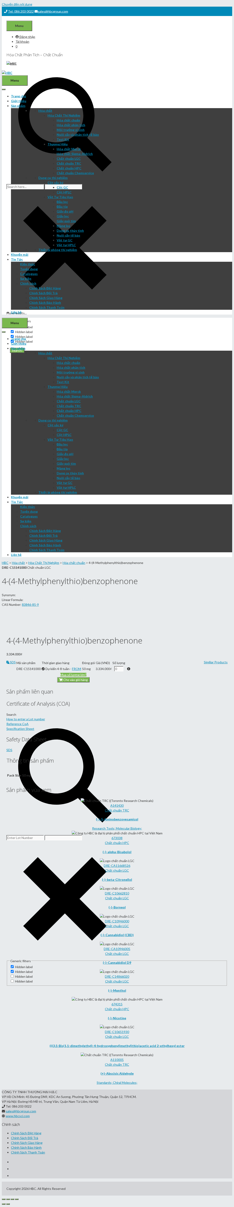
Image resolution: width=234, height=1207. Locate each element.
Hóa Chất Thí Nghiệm (64, 115)
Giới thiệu (18, 101)
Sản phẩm (18, 106)
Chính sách (28, 283)
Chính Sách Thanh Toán (46, 307)
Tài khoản (22, 41)
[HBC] (7, 73)
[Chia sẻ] (8, 1199)
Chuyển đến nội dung (17, 4)
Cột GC (62, 187)
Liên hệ (16, 312)
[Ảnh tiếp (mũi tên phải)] (8, 1204)
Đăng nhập (27, 37)
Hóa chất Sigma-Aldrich (75, 154)
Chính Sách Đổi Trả (43, 293)
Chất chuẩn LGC (69, 158)
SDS (12, 662)
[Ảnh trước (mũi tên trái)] (3, 1204)
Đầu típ (62, 206)
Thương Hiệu (58, 144)
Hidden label (24, 332)
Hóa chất (45, 110)
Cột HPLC (64, 192)
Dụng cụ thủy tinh (70, 230)
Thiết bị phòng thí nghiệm (57, 250)
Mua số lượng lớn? (73, 675)
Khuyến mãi (19, 254)
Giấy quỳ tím (66, 221)
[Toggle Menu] (3, 89)
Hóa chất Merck (69, 149)
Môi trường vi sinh (71, 130)
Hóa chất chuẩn (68, 120)
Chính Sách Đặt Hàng (45, 288)
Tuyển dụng (29, 269)
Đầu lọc (62, 202)
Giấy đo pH (65, 211)
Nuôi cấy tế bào (68, 235)
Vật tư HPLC (66, 245)
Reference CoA (17, 724)
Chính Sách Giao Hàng (45, 298)
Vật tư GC (64, 240)
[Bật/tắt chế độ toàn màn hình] (12, 1199)
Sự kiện (25, 278)
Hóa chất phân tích (71, 125)
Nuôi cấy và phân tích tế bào (78, 134)
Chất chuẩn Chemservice (75, 173)
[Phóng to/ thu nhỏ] (17, 1199)
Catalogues (29, 274)
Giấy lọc (63, 216)
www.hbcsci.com (18, 1116)
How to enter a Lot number (25, 719)
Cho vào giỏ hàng (75, 680)
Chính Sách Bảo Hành (45, 302)
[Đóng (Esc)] (3, 1199)
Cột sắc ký (55, 182)
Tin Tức (17, 259)
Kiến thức (27, 264)
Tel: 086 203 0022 (21, 11)
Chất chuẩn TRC (69, 163)
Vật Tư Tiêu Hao (60, 197)
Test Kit (63, 139)
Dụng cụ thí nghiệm (53, 178)
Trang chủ (18, 96)
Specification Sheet (20, 729)
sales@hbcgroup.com (53, 11)
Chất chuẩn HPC (69, 168)
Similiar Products (216, 662)
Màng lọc (63, 226)
